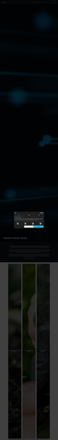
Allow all (39, 226)
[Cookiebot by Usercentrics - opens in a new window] (40, 212)
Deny (29, 226)
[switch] (25, 223)
